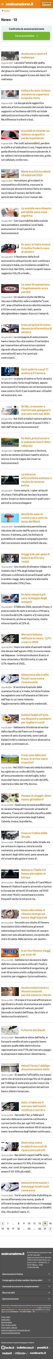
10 (29, 1223)
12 (40, 1223)
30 (39, 1228)
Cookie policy (5, 1320)
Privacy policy (5, 1317)
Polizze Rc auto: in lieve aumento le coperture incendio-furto (35, 94)
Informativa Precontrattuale (10, 1333)
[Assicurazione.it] (20, 5)
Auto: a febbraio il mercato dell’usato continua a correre (33, 1106)
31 (45, 1228)
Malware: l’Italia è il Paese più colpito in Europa (33, 873)
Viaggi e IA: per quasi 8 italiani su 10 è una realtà (35, 558)
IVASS (16, 1310)
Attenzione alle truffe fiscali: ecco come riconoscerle (35, 678)
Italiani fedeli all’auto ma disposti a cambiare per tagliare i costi (36, 718)
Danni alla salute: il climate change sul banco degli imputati (34, 914)
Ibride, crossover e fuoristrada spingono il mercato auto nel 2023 (35, 410)
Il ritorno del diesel (33, 1030)
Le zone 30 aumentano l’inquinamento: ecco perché (35, 288)
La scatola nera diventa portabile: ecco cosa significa (36, 212)
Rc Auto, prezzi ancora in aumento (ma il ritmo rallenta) (35, 442)
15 (2, 1228)
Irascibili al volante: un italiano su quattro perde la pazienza (35, 134)
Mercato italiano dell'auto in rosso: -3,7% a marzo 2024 (36, 638)
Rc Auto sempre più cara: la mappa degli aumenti (34, 598)
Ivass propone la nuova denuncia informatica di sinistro (36, 328)
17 (13, 1228)
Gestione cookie (6, 1322)
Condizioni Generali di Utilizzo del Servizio (15, 1330)
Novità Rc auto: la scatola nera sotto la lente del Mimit (34, 518)
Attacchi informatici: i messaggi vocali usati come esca (35, 1186)
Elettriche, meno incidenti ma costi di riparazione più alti (34, 1146)
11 (34, 1223)
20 (29, 1228)
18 (18, 1228)
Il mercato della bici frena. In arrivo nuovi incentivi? (34, 759)
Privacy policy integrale (9, 1327)
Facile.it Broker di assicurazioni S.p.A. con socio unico (19, 1307)
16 (8, 1228)
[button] (2, 4)
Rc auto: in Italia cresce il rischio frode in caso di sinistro (35, 248)
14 (50, 1223)
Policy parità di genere (8, 1325)
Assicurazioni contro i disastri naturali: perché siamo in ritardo (36, 991)
